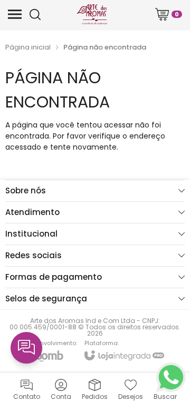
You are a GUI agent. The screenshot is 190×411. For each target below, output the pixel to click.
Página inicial (28, 47)
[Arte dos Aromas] (92, 14)
